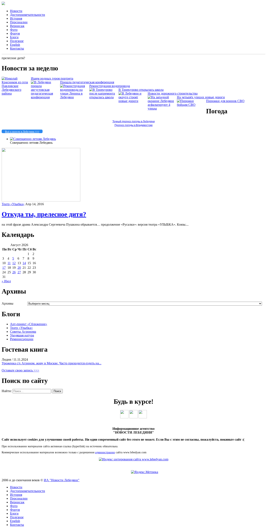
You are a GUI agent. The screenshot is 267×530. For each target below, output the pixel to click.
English (15, 44)
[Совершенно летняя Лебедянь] (33, 139)
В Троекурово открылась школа (141, 89)
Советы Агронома (23, 331)
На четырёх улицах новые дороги (201, 97)
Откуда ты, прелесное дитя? (44, 214)
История (16, 18)
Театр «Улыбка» (13, 204)
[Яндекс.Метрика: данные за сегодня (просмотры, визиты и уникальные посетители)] (144, 472)
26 (14, 272)
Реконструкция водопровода (109, 86)
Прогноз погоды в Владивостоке (134, 125)
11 (9, 263)
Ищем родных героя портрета (52, 78)
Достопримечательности (27, 14)
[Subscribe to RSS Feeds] (143, 417)
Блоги (14, 37)
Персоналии (19, 22)
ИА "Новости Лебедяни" (61, 480)
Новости (16, 11)
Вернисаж (17, 26)
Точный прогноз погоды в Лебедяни (133, 121)
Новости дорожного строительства (173, 93)
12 (14, 263)
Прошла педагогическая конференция (87, 82)
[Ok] (133, 417)
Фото (14, 29)
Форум (15, 33)
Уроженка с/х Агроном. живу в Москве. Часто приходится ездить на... (51, 363)
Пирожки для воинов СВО (225, 101)
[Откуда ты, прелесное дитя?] (41, 200)
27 (19, 272)
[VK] (124, 417)
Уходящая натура (22, 335)
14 (24, 263)
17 (4, 267)
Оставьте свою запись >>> (20, 370)
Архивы (7, 303)
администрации (105, 452)
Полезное (17, 41)
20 (19, 267)
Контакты (17, 48)
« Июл (6, 281)
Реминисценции (21, 339)
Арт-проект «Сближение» (28, 324)
